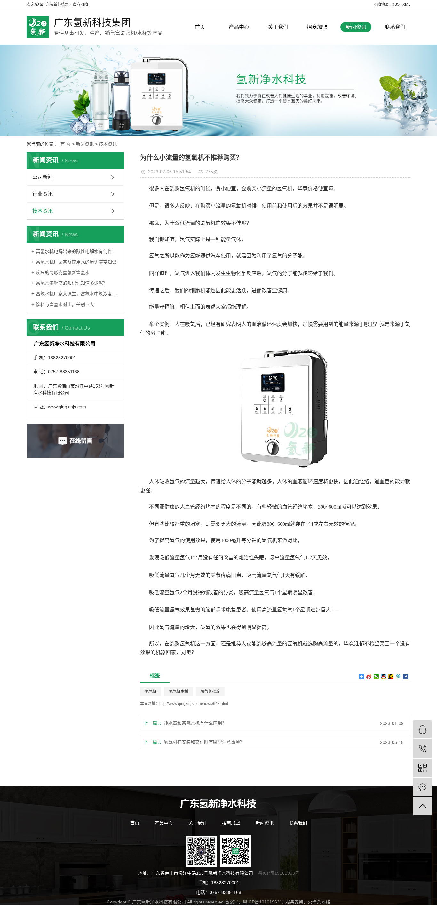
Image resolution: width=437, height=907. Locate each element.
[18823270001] (422, 748)
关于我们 (278, 27)
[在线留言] (422, 787)
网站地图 (381, 4)
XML (406, 4)
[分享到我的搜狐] (391, 676)
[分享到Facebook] (406, 676)
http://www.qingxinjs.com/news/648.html (193, 703)
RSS (396, 4)
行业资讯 (42, 194)
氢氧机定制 (178, 691)
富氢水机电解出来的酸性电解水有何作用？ (77, 251)
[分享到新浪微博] (369, 676)
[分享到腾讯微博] (398, 676)
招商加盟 (317, 27)
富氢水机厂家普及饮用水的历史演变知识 (76, 261)
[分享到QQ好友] (383, 676)
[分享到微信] (376, 676)
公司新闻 (42, 177)
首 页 (65, 143)
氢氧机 (150, 691)
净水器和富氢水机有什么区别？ (195, 723)
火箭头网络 (319, 901)
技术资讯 (108, 143)
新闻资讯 (356, 27)
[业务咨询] (422, 729)
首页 (200, 27)
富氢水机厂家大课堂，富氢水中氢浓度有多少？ (77, 293)
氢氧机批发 (210, 691)
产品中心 (239, 27)
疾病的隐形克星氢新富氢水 (63, 272)
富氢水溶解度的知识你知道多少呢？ (71, 283)
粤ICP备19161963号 (278, 873)
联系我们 (395, 27)
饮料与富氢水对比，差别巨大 (65, 304)
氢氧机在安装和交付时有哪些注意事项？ (204, 742)
